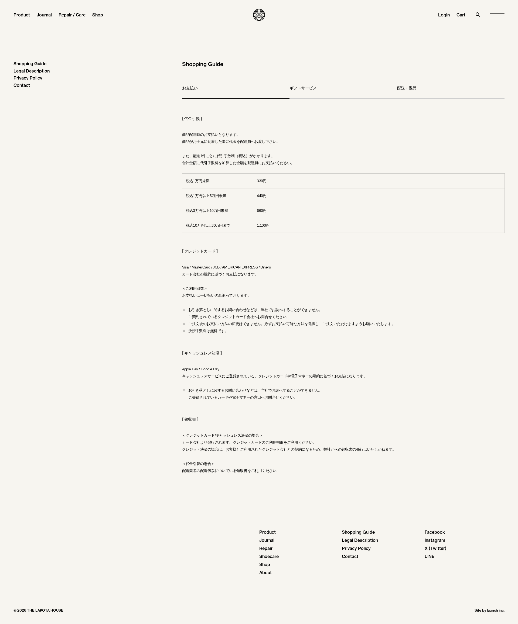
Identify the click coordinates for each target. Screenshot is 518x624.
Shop (97, 15)
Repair (265, 548)
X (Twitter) (436, 548)
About (265, 572)
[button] (460, 15)
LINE (430, 556)
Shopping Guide (29, 63)
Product (21, 15)
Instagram (435, 540)
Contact (21, 85)
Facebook (435, 532)
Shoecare (269, 556)
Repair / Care (72, 15)
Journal (44, 15)
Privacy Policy (27, 78)
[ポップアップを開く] (497, 15)
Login (444, 15)
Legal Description (31, 71)
